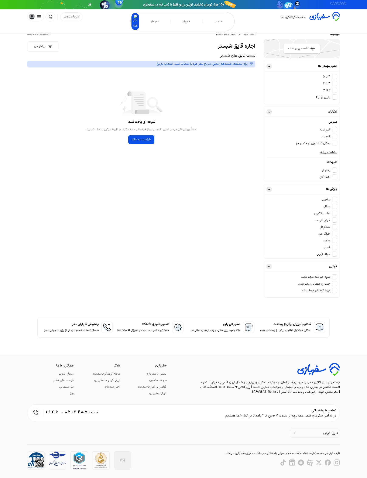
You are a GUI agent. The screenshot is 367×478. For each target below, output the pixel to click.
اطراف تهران (323, 254)
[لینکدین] (292, 462)
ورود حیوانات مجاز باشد (315, 277)
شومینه (326, 136)
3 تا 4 (326, 83)
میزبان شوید (71, 16)
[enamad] (122, 460)
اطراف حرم (324, 234)
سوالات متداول (158, 380)
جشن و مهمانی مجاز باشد (314, 284)
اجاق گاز (325, 177)
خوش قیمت (323, 220)
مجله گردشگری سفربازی (106, 374)
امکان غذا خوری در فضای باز (313, 143)
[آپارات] (310, 462)
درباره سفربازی (158, 393)
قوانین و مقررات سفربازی (152, 387)
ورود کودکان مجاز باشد (316, 290)
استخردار (325, 227)
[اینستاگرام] (336, 462)
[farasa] (35, 460)
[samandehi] (100, 460)
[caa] (57, 459)
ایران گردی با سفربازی (107, 380)
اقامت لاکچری (322, 213)
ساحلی (326, 199)
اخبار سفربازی (112, 387)
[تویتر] (319, 462)
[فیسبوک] (328, 462)
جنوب (327, 240)
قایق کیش (330, 433)
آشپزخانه (325, 129)
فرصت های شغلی (63, 380)
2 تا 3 (326, 90)
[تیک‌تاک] (283, 462)
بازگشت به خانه (141, 139)
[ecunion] (79, 460)
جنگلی (326, 206)
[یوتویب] (301, 462)
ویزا (72, 393)
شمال (327, 247)
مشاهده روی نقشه (299, 48)
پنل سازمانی (66, 387)
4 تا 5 (326, 76)
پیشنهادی (39, 46)
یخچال (326, 170)
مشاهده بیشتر (328, 152)
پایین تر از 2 (323, 97)
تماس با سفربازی (156, 374)
